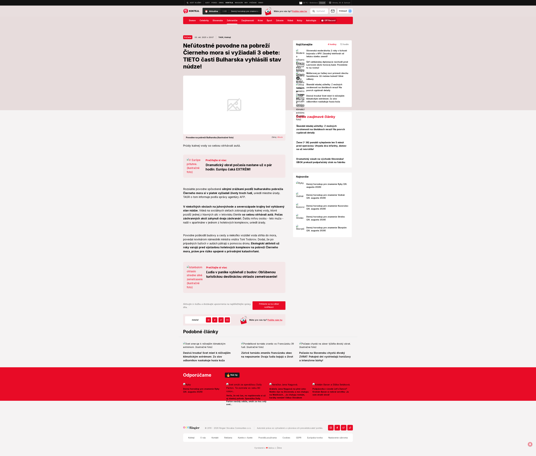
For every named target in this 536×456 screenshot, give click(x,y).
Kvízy (299, 20)
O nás (203, 437)
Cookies (286, 437)
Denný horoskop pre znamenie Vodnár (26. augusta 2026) (235, 11)
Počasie (187, 37)
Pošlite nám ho (299, 11)
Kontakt (215, 437)
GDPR (298, 437)
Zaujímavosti (247, 20)
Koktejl (191, 437)
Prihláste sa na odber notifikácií (269, 305)
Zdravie (279, 20)
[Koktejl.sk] (191, 11)
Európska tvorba (315, 437)
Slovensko (218, 20)
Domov (192, 20)
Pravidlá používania (268, 437)
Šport (269, 20)
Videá (290, 20)
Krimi (260, 20)
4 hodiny (332, 44)
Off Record (330, 20)
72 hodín (344, 44)
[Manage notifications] (530, 444)
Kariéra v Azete (245, 437)
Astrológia (311, 20)
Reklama (228, 437)
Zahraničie (232, 20)
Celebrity (204, 20)
